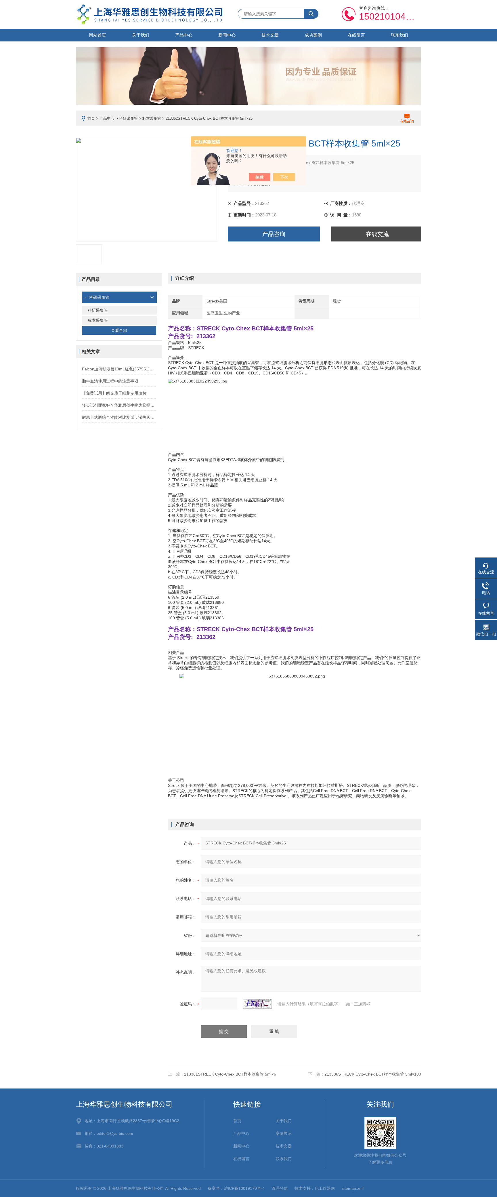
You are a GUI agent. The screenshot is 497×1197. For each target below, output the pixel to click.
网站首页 (97, 35)
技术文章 (270, 35)
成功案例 (313, 35)
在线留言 (356, 35)
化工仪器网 (325, 1188)
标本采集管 (151, 118)
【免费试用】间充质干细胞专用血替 (114, 393)
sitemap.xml (353, 1188)
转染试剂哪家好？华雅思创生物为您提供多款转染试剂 (119, 405)
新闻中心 (227, 35)
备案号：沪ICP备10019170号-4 (236, 1188)
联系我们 (399, 35)
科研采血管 (128, 118)
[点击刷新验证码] (257, 1004)
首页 (91, 118)
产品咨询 (273, 234)
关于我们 (140, 35)
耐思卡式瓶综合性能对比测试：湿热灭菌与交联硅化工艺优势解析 (119, 417)
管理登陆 (280, 1188)
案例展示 (284, 1133)
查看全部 (119, 330)
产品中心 (183, 35)
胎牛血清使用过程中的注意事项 (110, 381)
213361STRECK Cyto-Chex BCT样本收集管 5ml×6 (230, 1074)
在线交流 (377, 234)
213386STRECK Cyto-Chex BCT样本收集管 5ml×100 (372, 1074)
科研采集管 (98, 310)
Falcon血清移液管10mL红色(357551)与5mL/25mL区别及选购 (119, 369)
